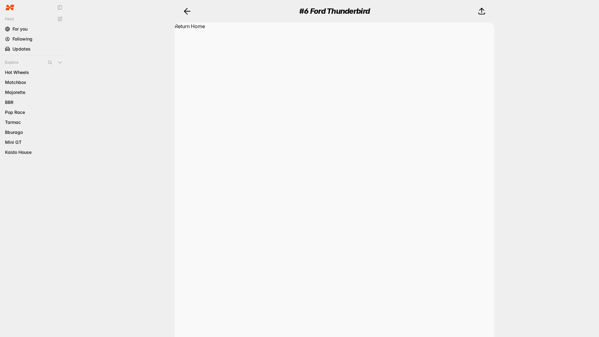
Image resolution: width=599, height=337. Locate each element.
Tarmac (13, 122)
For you (19, 29)
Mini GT (13, 142)
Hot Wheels (17, 72)
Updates (21, 48)
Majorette (15, 92)
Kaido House (18, 152)
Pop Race (15, 112)
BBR (9, 102)
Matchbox (15, 82)
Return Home (190, 26)
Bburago (14, 132)
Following (22, 39)
